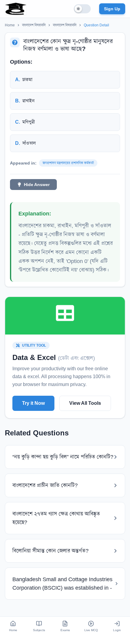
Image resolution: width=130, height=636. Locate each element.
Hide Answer (37, 184)
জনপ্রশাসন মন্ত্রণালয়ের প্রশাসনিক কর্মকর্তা (68, 163)
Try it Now (33, 403)
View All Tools (85, 403)
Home (10, 25)
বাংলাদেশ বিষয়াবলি (34, 25)
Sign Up (112, 8)
